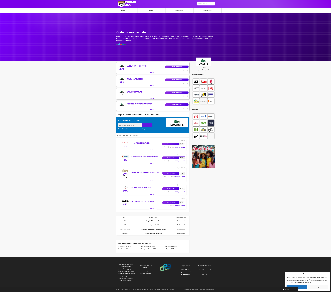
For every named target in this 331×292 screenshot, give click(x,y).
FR (206, 269)
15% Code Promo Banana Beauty (143, 201)
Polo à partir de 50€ (135, 79)
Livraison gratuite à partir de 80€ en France (153, 229)
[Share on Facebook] (117, 44)
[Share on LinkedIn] (123, 44)
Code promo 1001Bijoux (170, 246)
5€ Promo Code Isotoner (140, 143)
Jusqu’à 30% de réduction (137, 66)
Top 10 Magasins (207, 10)
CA (203, 274)
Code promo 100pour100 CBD (149, 249)
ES (199, 272)
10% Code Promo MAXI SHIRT (141, 188)
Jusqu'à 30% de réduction (153, 221)
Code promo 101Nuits (170, 249)
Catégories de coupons (145, 273)
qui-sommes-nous (185, 274)
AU (206, 272)
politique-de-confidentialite (185, 272)
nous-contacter (185, 269)
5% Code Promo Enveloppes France (144, 157)
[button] (327, 274)
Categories (178, 10)
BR (210, 272)
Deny (318, 287)
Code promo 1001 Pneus (124, 246)
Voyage (151, 10)
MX (206, 274)
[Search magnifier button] (213, 3)
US (199, 269)
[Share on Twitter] (119, 44)
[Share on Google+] (121, 44)
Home (123, 10)
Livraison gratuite (134, 92)
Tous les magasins (146, 271)
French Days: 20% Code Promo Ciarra (145, 172)
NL (203, 272)
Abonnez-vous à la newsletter (139, 104)
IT (210, 269)
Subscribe (147, 125)
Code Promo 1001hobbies (125, 249)
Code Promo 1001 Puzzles (148, 246)
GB (203, 269)
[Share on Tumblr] (125, 44)
